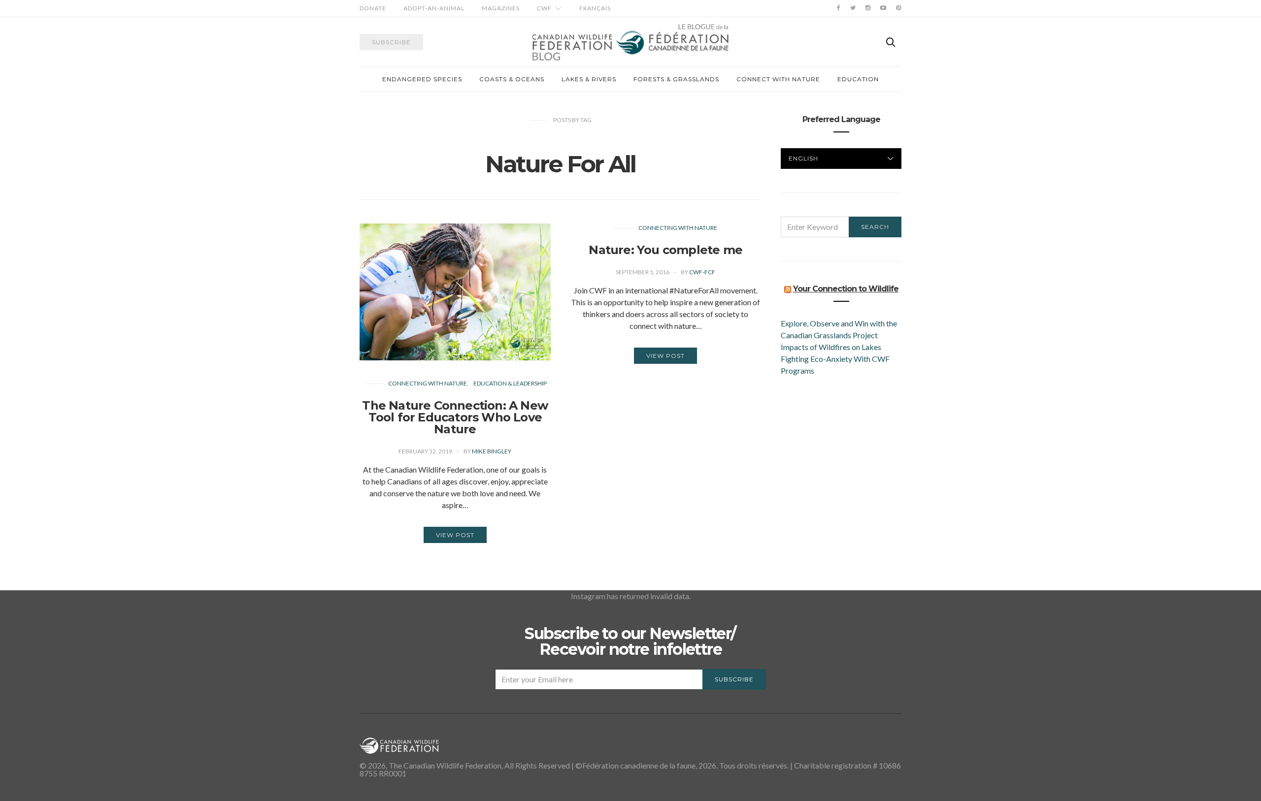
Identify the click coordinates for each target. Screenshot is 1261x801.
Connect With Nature (778, 79)
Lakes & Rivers (589, 79)
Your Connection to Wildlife (845, 288)
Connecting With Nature (427, 383)
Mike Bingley (491, 451)
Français (595, 8)
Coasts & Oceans (511, 79)
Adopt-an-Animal (434, 8)
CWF (544, 8)
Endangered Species (422, 79)
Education (858, 79)
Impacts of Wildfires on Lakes (831, 347)
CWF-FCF (702, 272)
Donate (373, 8)
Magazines (501, 8)
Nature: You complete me (665, 250)
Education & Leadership (510, 383)
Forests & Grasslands (676, 79)
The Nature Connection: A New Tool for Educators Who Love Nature (455, 417)
